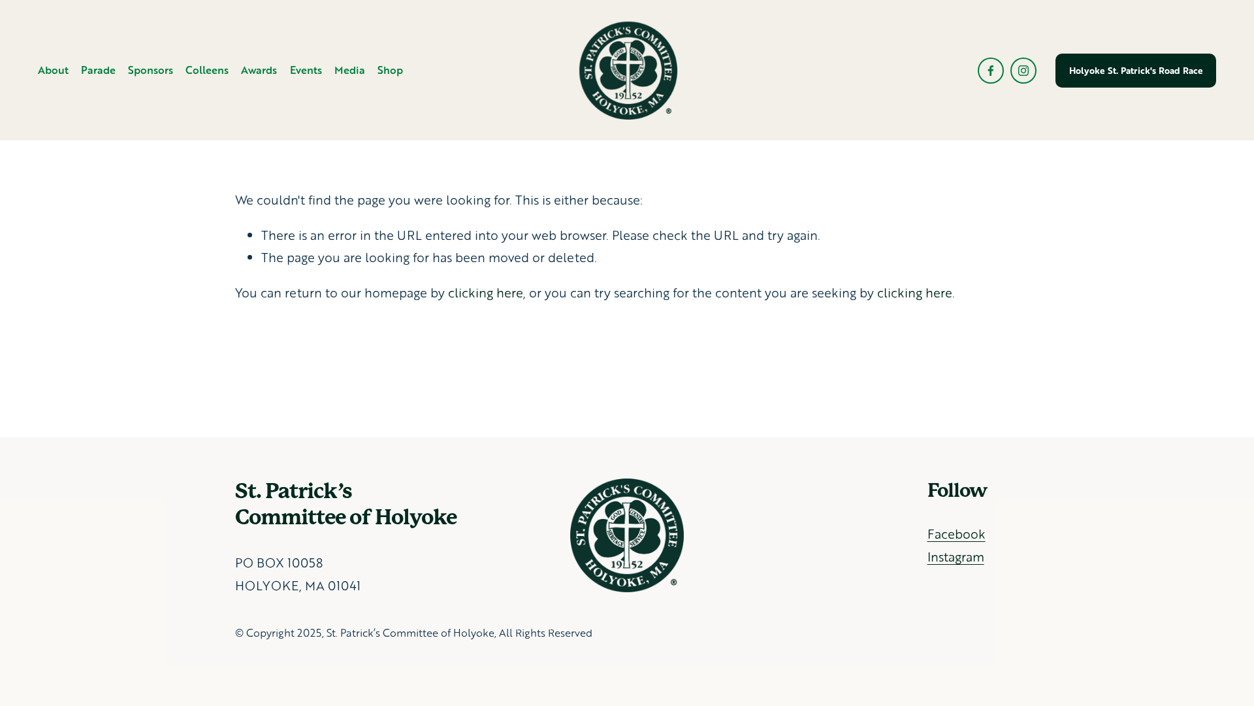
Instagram (955, 556)
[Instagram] (1023, 71)
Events (306, 69)
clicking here (485, 292)
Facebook (956, 534)
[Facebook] (991, 71)
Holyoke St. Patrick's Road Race (1136, 70)
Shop (390, 69)
